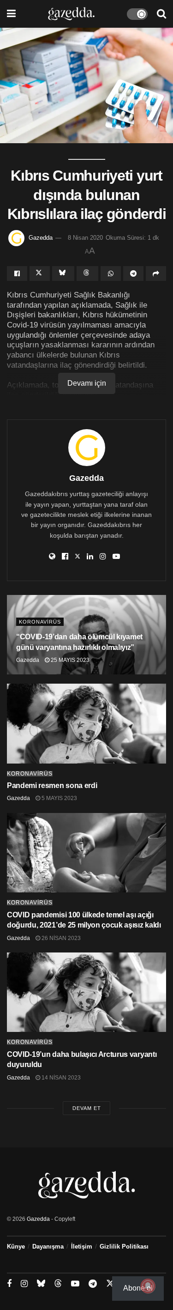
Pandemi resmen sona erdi (52, 785)
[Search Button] (161, 14)
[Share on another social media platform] (156, 273)
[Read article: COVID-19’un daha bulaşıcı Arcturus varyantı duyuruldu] (86, 992)
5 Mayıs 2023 (58, 798)
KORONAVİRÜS (40, 622)
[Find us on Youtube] (75, 1284)
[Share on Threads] (88, 273)
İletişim (81, 1246)
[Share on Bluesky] (63, 273)
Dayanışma (48, 1246)
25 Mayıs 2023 (69, 660)
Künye (16, 1246)
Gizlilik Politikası (124, 1246)
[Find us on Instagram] (24, 1284)
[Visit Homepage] (71, 14)
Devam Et (86, 1108)
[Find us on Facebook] (9, 1284)
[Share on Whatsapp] (111, 273)
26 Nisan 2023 (60, 938)
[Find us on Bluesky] (41, 1283)
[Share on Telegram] (133, 273)
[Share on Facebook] (17, 273)
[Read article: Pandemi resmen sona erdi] (86, 724)
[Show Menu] (11, 14)
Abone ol (138, 1288)
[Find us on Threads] (58, 1283)
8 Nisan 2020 (85, 237)
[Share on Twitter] (40, 273)
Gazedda (41, 237)
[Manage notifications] (148, 1286)
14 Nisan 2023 (60, 1077)
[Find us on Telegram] (93, 1284)
